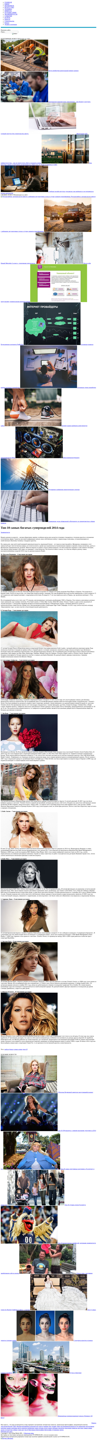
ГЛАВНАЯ (8, 2)
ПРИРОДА (8, 11)
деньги (11, 1049)
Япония (19, 1426)
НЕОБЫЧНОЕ (9, 6)
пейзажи (55, 1428)
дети (49, 1426)
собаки (15, 1430)
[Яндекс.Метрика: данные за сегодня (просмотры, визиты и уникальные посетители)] (7, 1438)
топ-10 (25, 1049)
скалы (3, 1430)
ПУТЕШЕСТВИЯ (10, 12)
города (40, 1426)
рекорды (74, 1428)
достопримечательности (68, 1426)
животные (82, 1426)
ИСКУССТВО (9, 7)
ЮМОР (7, 4)
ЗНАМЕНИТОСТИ (11, 14)
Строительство (9, 21)
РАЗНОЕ (7, 17)
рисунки (80, 1428)
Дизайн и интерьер (11, 24)
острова (41, 1428)
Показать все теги (6, 1431)
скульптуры (9, 1430)
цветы (62, 1430)
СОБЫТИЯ (8, 16)
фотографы (48, 1430)
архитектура (34, 1426)
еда (77, 1426)
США (14, 1426)
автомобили (26, 1426)
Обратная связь (29, 1433)
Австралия (4, 1426)
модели (6, 1049)
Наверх (94, 1423)
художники (55, 1430)
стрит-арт (21, 1430)
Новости (7, 19)
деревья (45, 1426)
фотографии (40, 1430)
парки (50, 1428)
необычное (30, 1428)
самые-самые (18, 1049)
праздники (68, 1428)
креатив (24, 1428)
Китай (10, 1426)
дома (58, 1426)
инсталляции (90, 1426)
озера (36, 1428)
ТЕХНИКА (8, 9)
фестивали (32, 1430)
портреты (61, 1428)
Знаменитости (5, 532)
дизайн (54, 1426)
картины (3, 1428)
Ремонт (7, 23)
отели (46, 1428)
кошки (9, 1428)
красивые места (16, 1428)
